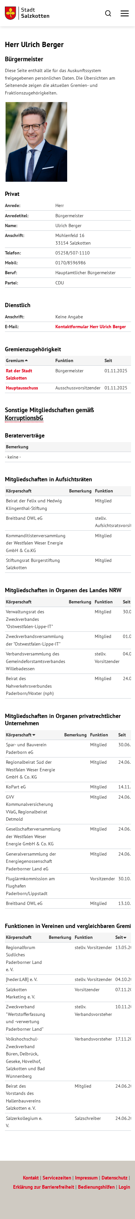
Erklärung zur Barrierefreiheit (43, 1187)
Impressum (86, 1178)
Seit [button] (108, 360)
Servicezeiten (57, 1178)
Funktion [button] (64, 360)
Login (124, 1187)
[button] (108, 13)
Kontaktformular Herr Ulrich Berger (90, 327)
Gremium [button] (15, 360)
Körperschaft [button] (18, 491)
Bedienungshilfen (96, 1187)
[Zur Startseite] (27, 13)
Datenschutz (114, 1178)
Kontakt (31, 1178)
